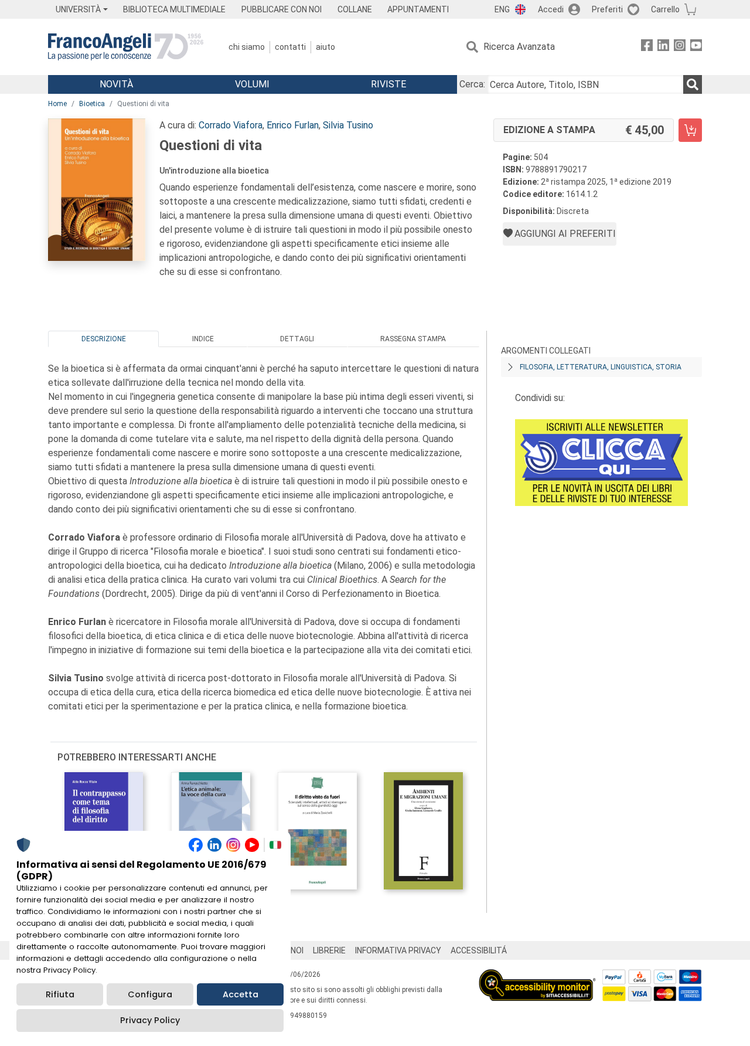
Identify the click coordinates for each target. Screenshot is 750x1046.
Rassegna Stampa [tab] (413, 339)
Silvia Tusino (348, 125)
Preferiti (607, 9)
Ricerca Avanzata (519, 46)
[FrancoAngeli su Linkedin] (663, 47)
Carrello (665, 9)
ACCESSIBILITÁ (479, 950)
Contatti (290, 47)
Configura (150, 994)
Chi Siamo (247, 47)
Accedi (551, 9)
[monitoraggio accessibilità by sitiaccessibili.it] (537, 976)
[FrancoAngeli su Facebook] (647, 47)
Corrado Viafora (230, 125)
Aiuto (325, 47)
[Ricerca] (692, 84)
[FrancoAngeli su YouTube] (696, 47)
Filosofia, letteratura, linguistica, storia (600, 367)
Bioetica (92, 104)
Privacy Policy (150, 1020)
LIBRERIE (329, 950)
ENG (502, 9)
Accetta (240, 994)
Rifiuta (60, 994)
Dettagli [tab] (297, 339)
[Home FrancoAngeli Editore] (125, 46)
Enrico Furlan (293, 125)
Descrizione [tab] (103, 339)
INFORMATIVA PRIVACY (398, 950)
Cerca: (472, 84)
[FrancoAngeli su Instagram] (680, 47)
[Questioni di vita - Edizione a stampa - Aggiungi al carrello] (690, 130)
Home (57, 104)
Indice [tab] (203, 339)
